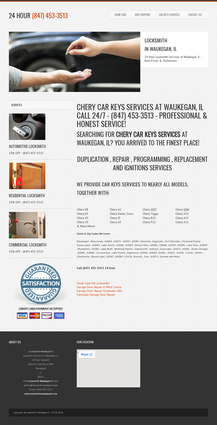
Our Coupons (142, 14)
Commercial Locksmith (27, 244)
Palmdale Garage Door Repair (96, 295)
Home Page (120, 14)
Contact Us (195, 14)
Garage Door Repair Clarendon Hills (99, 291)
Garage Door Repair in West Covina (99, 287)
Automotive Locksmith (27, 146)
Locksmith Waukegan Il (40, 381)
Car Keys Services (169, 14)
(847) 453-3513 (50, 15)
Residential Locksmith (27, 195)
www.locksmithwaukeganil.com (40, 393)
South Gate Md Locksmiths (93, 283)
